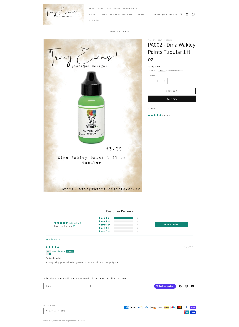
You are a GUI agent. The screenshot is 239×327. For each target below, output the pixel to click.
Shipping (162, 70)
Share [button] (153, 108)
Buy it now (172, 98)
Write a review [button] (171, 224)
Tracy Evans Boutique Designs (60, 321)
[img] (52, 247)
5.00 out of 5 (75, 222)
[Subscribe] (90, 286)
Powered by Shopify (78, 321)
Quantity (151, 75)
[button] (130, 8)
